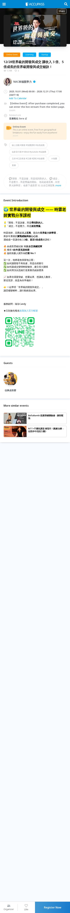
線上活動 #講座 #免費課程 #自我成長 (28, 145)
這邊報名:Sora (16, 118)
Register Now (52, 907)
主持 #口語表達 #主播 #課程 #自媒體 (28, 158)
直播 (14, 165)
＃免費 (54, 158)
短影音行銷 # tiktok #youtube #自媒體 (29, 151)
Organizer (9, 909)
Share (62, 11)
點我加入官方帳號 (29, 310)
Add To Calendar (18, 98)
